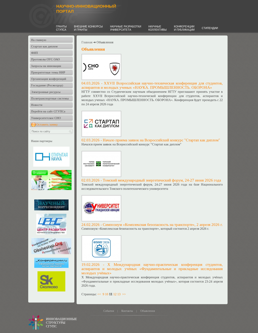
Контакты (127, 310)
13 (119, 294)
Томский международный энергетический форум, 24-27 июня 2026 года (162, 180)
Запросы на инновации (46, 66)
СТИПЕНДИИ (210, 28)
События (108, 310)
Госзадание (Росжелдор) (47, 85)
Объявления (147, 310)
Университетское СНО (46, 118)
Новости (36, 104)
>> (124, 294)
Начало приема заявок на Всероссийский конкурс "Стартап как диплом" (161, 140)
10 (106, 294)
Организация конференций (48, 78)
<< (99, 294)
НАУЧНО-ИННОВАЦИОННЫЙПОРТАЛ (86, 9)
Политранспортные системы (50, 98)
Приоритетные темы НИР (48, 72)
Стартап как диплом (44, 46)
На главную (38, 40)
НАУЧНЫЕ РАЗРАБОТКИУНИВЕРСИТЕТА (125, 28)
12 (115, 294)
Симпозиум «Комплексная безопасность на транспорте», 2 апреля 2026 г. (163, 224)
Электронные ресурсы (45, 92)
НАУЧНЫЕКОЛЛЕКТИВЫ (157, 28)
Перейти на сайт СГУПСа (48, 111)
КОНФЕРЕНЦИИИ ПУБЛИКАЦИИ (184, 28)
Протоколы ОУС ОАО (45, 59)
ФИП (34, 52)
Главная (86, 42)
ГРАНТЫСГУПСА (61, 28)
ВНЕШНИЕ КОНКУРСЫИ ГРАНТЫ (88, 28)
